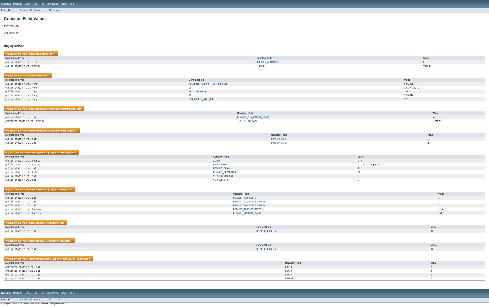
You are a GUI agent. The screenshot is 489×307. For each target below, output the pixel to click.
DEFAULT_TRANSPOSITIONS (248, 209)
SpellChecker (47, 54)
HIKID (288, 271)
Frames (24, 10)
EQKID (288, 267)
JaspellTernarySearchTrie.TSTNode (70, 258)
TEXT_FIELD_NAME (247, 121)
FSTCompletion (55, 223)
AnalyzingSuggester (65, 130)
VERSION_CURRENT (223, 176)
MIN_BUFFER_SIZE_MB (201, 99)
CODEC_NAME (220, 164)
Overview (6, 3)
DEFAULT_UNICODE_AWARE (247, 213)
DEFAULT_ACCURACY (267, 62)
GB (190, 87)
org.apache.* (12, 32)
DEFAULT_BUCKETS (266, 231)
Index (64, 3)
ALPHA (216, 160)
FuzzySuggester (63, 189)
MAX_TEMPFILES (197, 91)
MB (190, 95)
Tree (41, 3)
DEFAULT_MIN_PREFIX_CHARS (253, 117)
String (36, 66)
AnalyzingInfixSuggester (67, 109)
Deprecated (52, 3)
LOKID (288, 274)
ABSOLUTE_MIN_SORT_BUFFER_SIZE (208, 84)
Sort (46, 75)
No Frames (36, 10)
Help (71, 3)
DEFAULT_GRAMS (222, 168)
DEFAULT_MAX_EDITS (244, 198)
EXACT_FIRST (278, 139)
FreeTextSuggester (64, 152)
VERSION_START (222, 180)
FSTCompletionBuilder (59, 241)
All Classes (54, 10)
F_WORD (261, 66)
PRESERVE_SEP (279, 142)
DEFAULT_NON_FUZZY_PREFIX (249, 205)
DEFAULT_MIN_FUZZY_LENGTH (249, 201)
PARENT (289, 278)
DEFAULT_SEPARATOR (224, 172)
